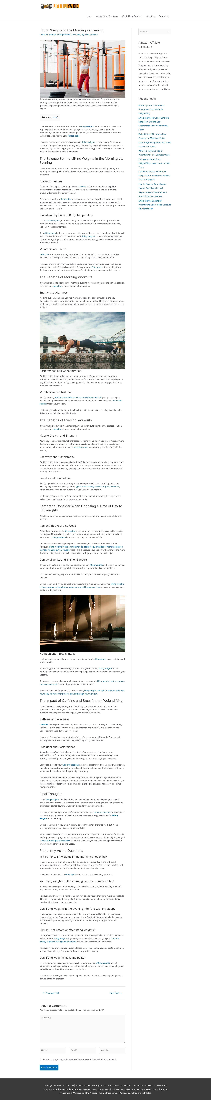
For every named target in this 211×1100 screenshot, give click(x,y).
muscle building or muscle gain (56, 841)
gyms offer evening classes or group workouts (97, 486)
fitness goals (73, 136)
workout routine (101, 812)
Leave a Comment (48, 34)
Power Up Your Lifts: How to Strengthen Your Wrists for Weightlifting (151, 109)
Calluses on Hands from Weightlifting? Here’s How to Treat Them (154, 163)
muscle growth (81, 447)
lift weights (66, 199)
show (55, 117)
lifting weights (87, 126)
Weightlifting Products (132, 16)
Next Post (116, 993)
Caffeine (44, 724)
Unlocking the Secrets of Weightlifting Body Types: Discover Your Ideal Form (154, 205)
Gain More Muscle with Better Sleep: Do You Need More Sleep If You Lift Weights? (154, 175)
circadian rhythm (52, 220)
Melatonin (44, 254)
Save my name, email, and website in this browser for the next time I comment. (79, 1059)
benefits (57, 286)
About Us (150, 16)
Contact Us (164, 16)
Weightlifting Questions (107, 16)
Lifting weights (103, 963)
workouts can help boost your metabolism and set (78, 397)
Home (89, 16)
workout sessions (70, 765)
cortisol (82, 186)
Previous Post (51, 993)
